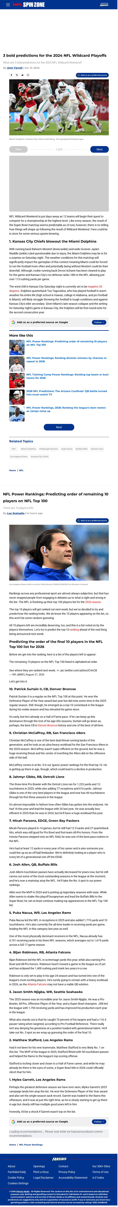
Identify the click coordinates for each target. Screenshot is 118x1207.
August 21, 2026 (35, 674)
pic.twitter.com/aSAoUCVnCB (79, 670)
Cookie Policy (16, 1177)
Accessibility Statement (73, 1177)
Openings (39, 1166)
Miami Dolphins (28, 449)
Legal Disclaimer (43, 1177)
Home (12, 470)
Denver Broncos (47, 725)
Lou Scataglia (15, 513)
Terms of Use (100, 1172)
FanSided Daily (17, 1172)
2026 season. (93, 602)
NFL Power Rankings (31, 1144)
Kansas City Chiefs (39, 456)
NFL (14, 449)
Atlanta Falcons (37, 984)
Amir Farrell (14, 67)
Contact (63, 1166)
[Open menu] (8, 4)
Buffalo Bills (81, 449)
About (11, 1166)
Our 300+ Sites (101, 1166)
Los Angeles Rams (19, 456)
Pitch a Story (41, 1172)
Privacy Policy (67, 1172)
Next (99, 149)
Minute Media (22, 1191)
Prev (18, 149)
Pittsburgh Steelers (48, 449)
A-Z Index (98, 1177)
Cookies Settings (18, 1183)
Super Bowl (66, 449)
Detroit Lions (97, 449)
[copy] (28, 75)
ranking (74, 629)
